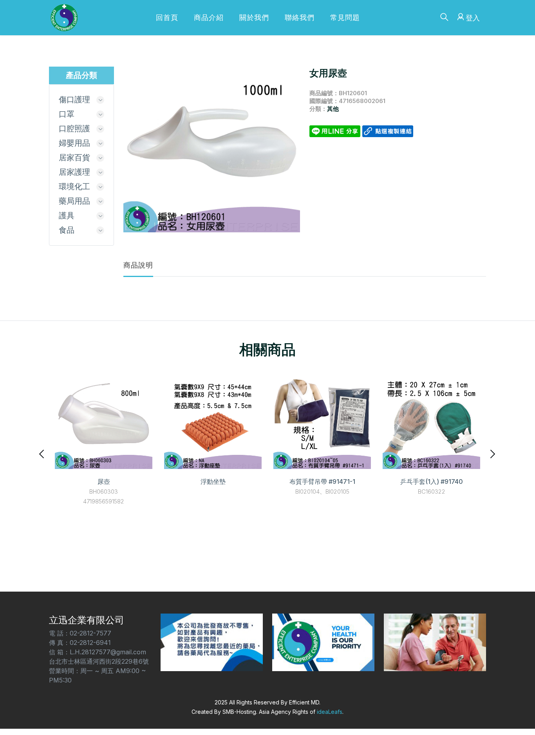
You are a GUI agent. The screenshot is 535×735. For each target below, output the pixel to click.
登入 (473, 18)
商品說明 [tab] (138, 265)
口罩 (66, 114)
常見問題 (345, 17)
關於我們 (254, 17)
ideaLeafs (329, 711)
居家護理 (74, 172)
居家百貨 (74, 157)
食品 (66, 230)
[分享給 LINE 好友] (335, 130)
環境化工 (74, 186)
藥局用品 (74, 201)
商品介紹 (209, 17)
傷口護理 (74, 99)
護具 (66, 215)
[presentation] (42, 453)
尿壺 (104, 481)
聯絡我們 (299, 17)
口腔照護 (74, 128)
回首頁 (167, 17)
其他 (333, 108)
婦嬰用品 (74, 143)
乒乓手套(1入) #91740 (431, 481)
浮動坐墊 (213, 481)
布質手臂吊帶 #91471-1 (322, 481)
